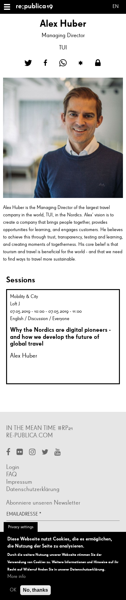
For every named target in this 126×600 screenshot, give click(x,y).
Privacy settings (20, 527)
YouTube (57, 452)
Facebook (8, 452)
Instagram (32, 452)
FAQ (11, 474)
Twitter (45, 452)
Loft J (15, 304)
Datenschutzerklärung (32, 489)
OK (13, 590)
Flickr (19, 452)
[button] (28, 63)
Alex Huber (23, 356)
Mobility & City (24, 296)
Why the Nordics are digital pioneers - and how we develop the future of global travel (60, 336)
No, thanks (35, 590)
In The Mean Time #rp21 (39, 428)
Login (12, 467)
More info (16, 576)
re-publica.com (29, 435)
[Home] (36, 7)
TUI (63, 48)
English (116, 7)
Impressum (19, 482)
